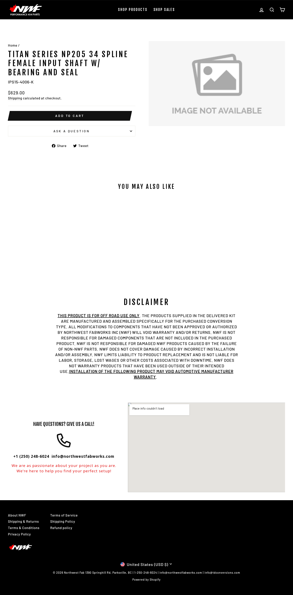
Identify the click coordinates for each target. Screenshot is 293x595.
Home (12, 45)
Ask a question (71, 131)
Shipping (15, 98)
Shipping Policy (62, 521)
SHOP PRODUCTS (132, 9)
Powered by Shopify (146, 579)
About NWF (17, 515)
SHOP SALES (164, 9)
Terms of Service (64, 515)
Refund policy (61, 528)
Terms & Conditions (23, 528)
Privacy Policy (19, 534)
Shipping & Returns (23, 521)
